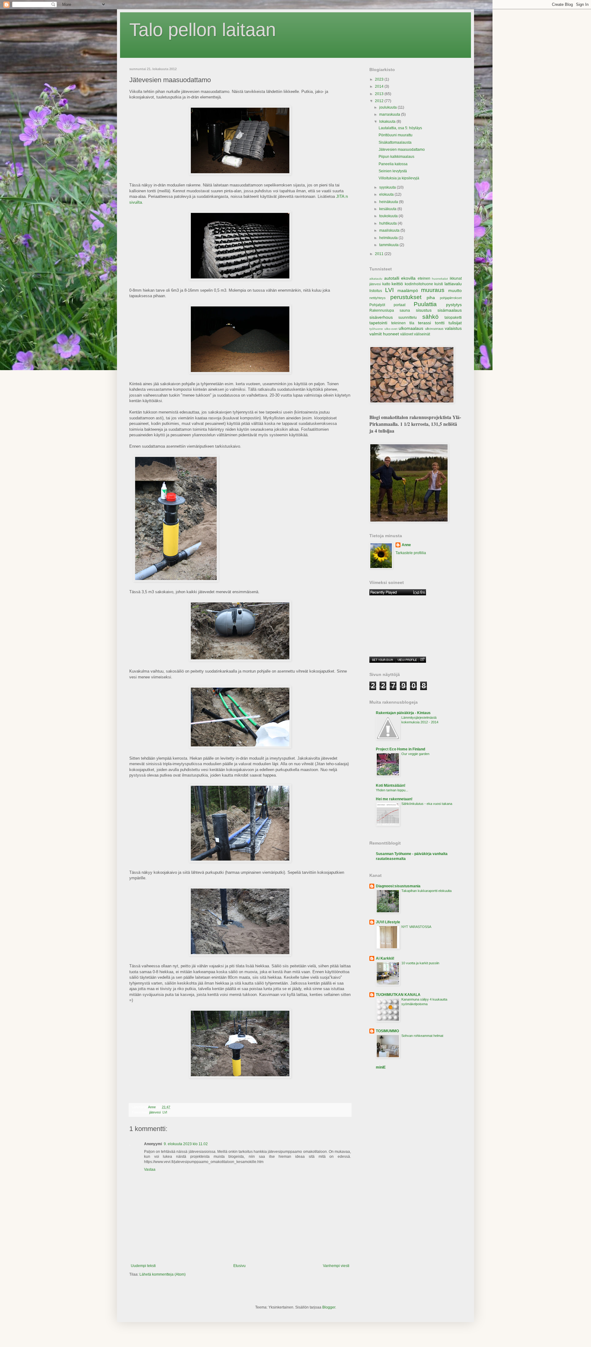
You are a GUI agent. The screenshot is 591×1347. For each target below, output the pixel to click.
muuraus (432, 290)
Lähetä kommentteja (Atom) (162, 1274)
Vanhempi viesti (336, 1266)
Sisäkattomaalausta (395, 142)
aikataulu (375, 278)
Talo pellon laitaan (202, 29)
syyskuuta (388, 187)
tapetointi (378, 322)
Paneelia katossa (393, 164)
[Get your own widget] (382, 660)
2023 (379, 79)
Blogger (328, 1307)
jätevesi (155, 1112)
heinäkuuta (389, 202)
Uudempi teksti (143, 1266)
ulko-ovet (390, 328)
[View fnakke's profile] (407, 660)
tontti (439, 322)
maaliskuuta (389, 230)
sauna (405, 310)
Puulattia (425, 304)
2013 (379, 94)
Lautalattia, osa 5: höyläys (400, 128)
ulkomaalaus (411, 328)
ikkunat (456, 278)
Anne (406, 545)
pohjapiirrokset (451, 298)
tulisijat (455, 322)
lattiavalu (453, 283)
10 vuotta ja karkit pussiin (420, 963)
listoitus (375, 291)
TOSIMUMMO (387, 1031)
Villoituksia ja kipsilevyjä (399, 178)
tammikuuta (389, 245)
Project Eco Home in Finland (400, 749)
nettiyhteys (377, 298)
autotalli (391, 278)
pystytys (454, 304)
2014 (379, 86)
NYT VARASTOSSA (416, 927)
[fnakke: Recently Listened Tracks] (397, 592)
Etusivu (239, 1266)
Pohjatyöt (377, 305)
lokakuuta (387, 121)
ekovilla (408, 278)
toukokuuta (389, 216)
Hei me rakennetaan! (394, 799)
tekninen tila (402, 323)
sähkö (430, 317)
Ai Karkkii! (385, 958)
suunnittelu (407, 317)
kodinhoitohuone (419, 284)
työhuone (376, 328)
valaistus (453, 328)
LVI (165, 1112)
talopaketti (453, 317)
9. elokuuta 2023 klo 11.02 (186, 1144)
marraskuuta (390, 114)
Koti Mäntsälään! (390, 785)
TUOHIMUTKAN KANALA (398, 995)
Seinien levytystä (393, 171)
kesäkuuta (388, 209)
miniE (381, 1067)
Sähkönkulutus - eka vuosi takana (426, 803)
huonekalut (440, 278)
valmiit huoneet (384, 333)
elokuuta (387, 194)
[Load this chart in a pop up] (422, 660)
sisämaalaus (449, 310)
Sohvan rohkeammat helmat (422, 1035)
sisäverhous (381, 317)
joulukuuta (388, 107)
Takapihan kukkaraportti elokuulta (426, 891)
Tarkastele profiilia (411, 553)
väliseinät (422, 334)
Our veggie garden (415, 754)
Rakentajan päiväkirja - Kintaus (403, 713)
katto (386, 284)
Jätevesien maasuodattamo (402, 149)
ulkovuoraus (434, 328)
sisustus (424, 310)
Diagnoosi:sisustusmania (398, 886)
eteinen (424, 278)
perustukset (405, 297)
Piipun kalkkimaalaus (396, 156)
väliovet (406, 334)
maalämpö (407, 290)
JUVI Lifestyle (388, 922)
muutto (455, 290)
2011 (379, 254)
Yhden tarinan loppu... (392, 790)
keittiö (397, 283)
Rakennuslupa (381, 310)
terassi (424, 322)
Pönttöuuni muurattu (395, 135)
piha (431, 297)
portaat (399, 305)
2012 (379, 101)
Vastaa (149, 1169)
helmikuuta (389, 238)
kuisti (438, 284)
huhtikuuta (388, 223)
